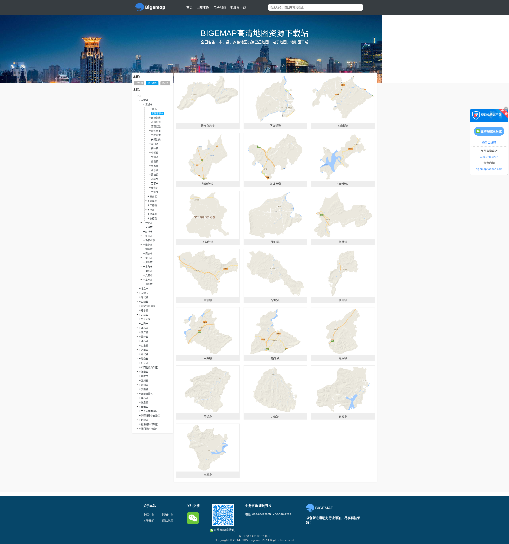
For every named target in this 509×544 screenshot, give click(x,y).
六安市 (149, 275)
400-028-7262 (489, 157)
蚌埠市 (149, 231)
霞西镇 (154, 174)
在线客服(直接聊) (224, 529)
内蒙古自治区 (148, 306)
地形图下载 (238, 7)
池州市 (149, 284)
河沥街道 (156, 126)
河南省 (144, 350)
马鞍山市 (150, 240)
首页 (189, 7)
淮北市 (149, 245)
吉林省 (144, 315)
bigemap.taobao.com (489, 168)
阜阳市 (149, 266)
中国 (139, 96)
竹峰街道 (156, 135)
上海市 (144, 323)
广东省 (144, 363)
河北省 (144, 297)
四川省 (144, 380)
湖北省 (144, 354)
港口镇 (154, 144)
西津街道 (156, 117)
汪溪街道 (156, 131)
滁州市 (149, 262)
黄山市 (149, 258)
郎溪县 (153, 201)
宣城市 (149, 104)
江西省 (144, 341)
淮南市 (149, 236)
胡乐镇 (154, 170)
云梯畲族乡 (157, 113)
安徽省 (144, 100)
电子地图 (219, 7)
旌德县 (153, 218)
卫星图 (139, 83)
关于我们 (148, 520)
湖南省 (144, 358)
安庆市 (149, 253)
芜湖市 (149, 227)
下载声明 (148, 514)
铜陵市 (149, 249)
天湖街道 (156, 139)
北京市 (144, 288)
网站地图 (167, 520)
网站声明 (167, 514)
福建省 (144, 337)
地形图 (165, 83)
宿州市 (149, 271)
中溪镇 (154, 153)
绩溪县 (153, 214)
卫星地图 (203, 7)
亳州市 (149, 280)
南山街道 (156, 122)
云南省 (144, 389)
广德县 (153, 205)
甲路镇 (154, 166)
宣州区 (153, 196)
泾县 (152, 209)
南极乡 (154, 179)
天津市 (144, 293)
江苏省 (144, 328)
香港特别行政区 (149, 424)
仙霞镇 (154, 161)
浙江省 (144, 332)
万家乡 (154, 183)
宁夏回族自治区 (149, 411)
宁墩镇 (154, 157)
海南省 (144, 372)
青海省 (144, 407)
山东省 (144, 345)
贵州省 (144, 385)
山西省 (144, 301)
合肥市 (149, 223)
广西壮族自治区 (149, 367)
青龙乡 (154, 188)
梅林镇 (154, 148)
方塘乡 (154, 192)
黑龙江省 (146, 319)
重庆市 (144, 376)
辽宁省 (144, 310)
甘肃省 (144, 402)
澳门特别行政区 (149, 429)
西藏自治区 (147, 393)
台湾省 (144, 420)
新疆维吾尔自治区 (150, 415)
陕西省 (144, 398)
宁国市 (153, 109)
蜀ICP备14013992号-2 (254, 536)
